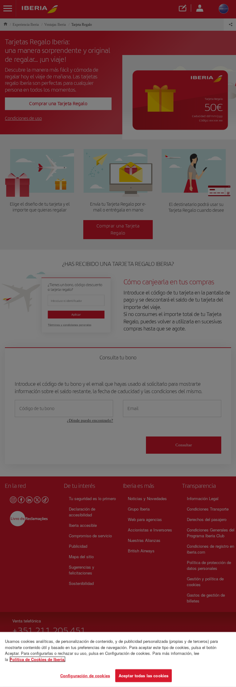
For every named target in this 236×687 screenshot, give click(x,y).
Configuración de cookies (85, 675)
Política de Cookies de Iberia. (37, 659)
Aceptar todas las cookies (143, 675)
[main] (118, 659)
